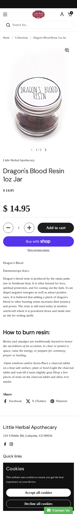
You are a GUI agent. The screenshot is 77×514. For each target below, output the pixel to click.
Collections (21, 37)
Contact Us (60, 510)
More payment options (38, 250)
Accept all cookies (38, 493)
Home (6, 37)
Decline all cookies (38, 504)
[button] (70, 14)
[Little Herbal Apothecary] (38, 14)
